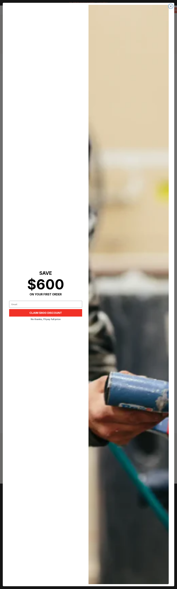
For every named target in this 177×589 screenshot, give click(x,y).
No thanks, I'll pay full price (46, 319)
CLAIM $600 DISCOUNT (45, 312)
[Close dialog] (170, 6)
